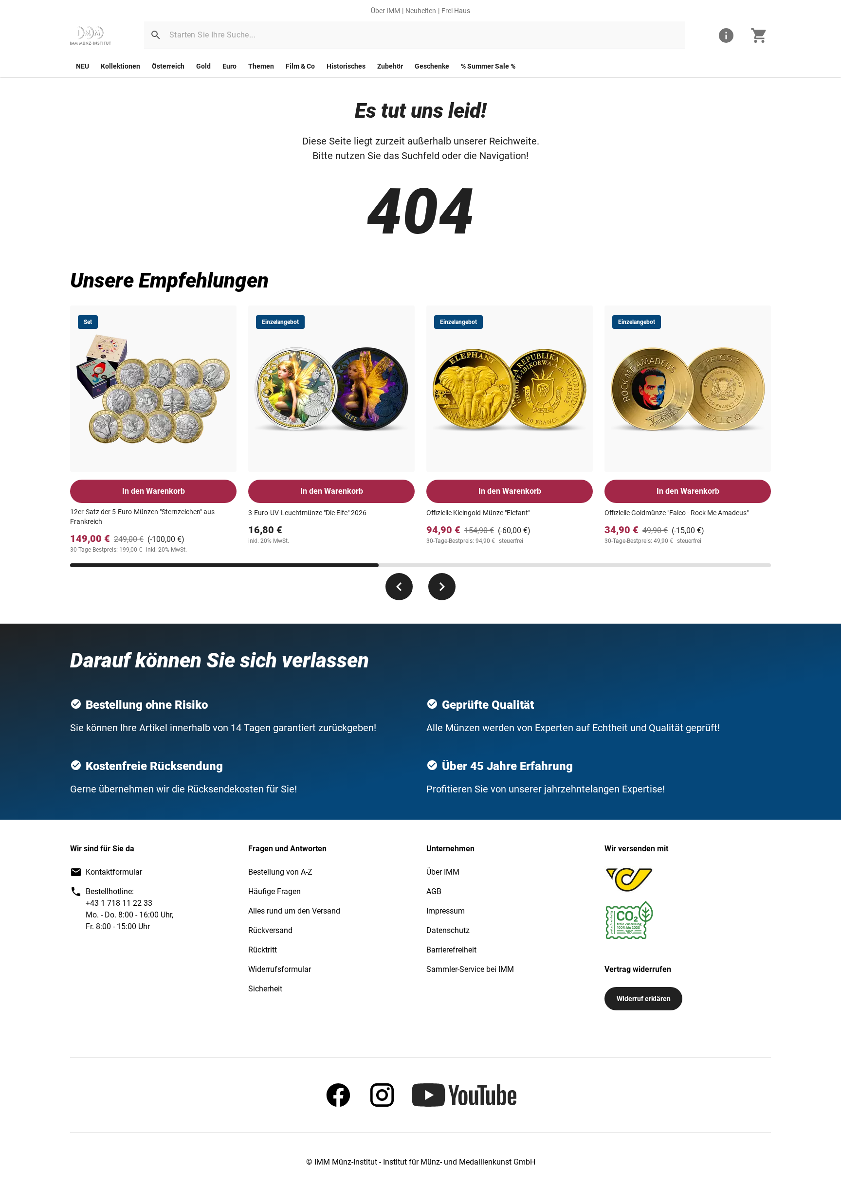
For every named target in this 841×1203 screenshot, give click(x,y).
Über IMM (385, 11)
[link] (90, 35)
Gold (203, 66)
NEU (82, 66)
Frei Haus (455, 11)
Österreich (168, 66)
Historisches (346, 66)
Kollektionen (120, 66)
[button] (156, 35)
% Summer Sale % (488, 66)
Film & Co (300, 66)
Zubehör (390, 66)
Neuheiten (420, 11)
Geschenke (432, 66)
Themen (261, 66)
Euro (229, 66)
